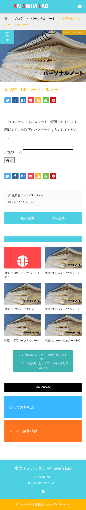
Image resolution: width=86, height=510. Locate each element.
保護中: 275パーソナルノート (21, 340)
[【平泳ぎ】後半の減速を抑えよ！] (23, 218)
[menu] (79, 6)
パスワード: (13, 152)
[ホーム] (5, 17)
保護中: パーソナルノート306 (62, 340)
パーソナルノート (74, 32)
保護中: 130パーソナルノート (62, 273)
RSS (43, 490)
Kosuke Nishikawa (32, 195)
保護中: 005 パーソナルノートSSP (22, 275)
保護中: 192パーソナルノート (62, 309)
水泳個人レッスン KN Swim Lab (43, 468)
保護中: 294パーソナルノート (21, 309)
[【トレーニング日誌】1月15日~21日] (62, 218)
